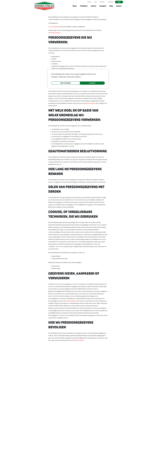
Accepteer (92, 83)
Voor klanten (110, 2)
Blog (111, 6)
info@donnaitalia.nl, (90, 103)
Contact (118, 6)
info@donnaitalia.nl (55, 33)
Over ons (89, 2)
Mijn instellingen (65, 83)
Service (93, 6)
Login (119, 2)
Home (75, 6)
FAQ (96, 2)
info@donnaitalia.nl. (71, 301)
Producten (83, 6)
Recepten (103, 6)
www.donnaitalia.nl (53, 27)
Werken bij (102, 2)
